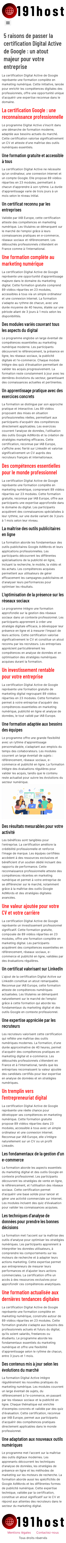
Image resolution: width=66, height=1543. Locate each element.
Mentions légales (19, 1532)
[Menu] (8, 23)
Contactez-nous (47, 1532)
